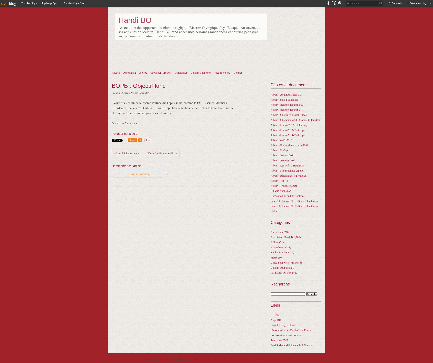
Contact (238, 72)
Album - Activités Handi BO (286, 94)
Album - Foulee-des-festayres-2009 (289, 145)
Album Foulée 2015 (281, 140)
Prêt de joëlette (222, 72)
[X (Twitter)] (334, 3)
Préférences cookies (277, 360)
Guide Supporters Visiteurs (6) (287, 262)
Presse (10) (276, 257)
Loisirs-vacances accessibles (286, 335)
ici (171, 113)
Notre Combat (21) (281, 247)
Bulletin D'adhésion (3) (283, 267)
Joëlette (143, 72)
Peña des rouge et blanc (283, 325)
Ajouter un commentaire (140, 174)
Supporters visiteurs (161, 72)
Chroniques (181, 72)
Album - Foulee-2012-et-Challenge (289, 125)
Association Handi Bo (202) (286, 237)
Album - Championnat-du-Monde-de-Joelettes (295, 120)
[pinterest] (339, 3)
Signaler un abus (220, 360)
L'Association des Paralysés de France (291, 330)
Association (129, 72)
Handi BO (135, 20)
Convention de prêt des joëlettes (287, 196)
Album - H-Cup (279, 150)
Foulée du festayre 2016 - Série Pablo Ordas (294, 206)
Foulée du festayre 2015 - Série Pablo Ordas (294, 201)
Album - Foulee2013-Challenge (288, 130)
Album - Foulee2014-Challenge (288, 135)
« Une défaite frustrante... (127, 153)
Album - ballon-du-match (284, 99)
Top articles (195, 360)
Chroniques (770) (280, 232)
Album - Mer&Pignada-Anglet (287, 170)
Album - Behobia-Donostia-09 (287, 104)
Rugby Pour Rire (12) (282, 252)
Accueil (116, 72)
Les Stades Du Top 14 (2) (284, 272)
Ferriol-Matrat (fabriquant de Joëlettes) (291, 345)
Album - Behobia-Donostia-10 (287, 109)
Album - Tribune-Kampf (284, 185)
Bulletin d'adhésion (201, 72)
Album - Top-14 (279, 180)
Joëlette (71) (277, 242)
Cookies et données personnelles (253, 360)
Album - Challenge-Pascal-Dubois (289, 114)
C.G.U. (233, 360)
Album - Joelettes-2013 (283, 160)
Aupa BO (276, 320)
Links (274, 211)
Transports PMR (279, 340)
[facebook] (328, 3)
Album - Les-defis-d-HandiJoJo (287, 165)
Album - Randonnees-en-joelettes (288, 175)
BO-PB (275, 315)
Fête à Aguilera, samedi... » (162, 153)
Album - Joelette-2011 (282, 155)
